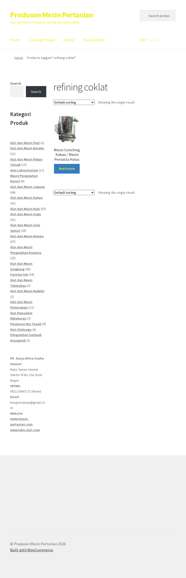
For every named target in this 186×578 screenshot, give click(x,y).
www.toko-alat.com (25, 430)
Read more (67, 168)
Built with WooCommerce (31, 549)
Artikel (69, 39)
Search (15, 83)
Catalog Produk (42, 39)
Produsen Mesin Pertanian (51, 15)
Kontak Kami (94, 39)
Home (15, 39)
